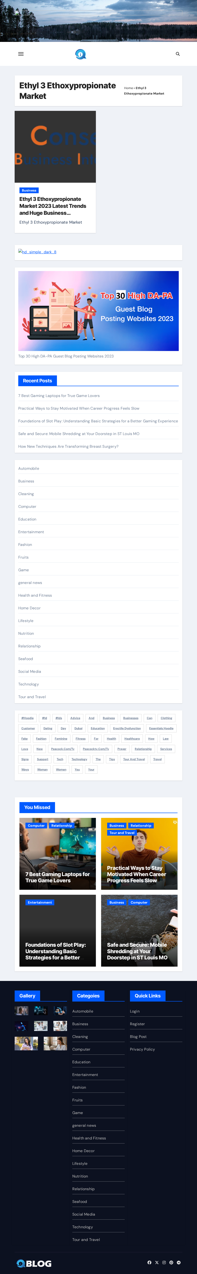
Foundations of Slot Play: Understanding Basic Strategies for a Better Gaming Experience (98, 421)
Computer (27, 506)
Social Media (29, 671)
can (149, 718)
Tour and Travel (32, 696)
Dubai (78, 728)
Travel (157, 759)
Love (24, 749)
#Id (44, 718)
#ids (58, 718)
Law (166, 739)
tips (112, 759)
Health (111, 739)
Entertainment (31, 531)
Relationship (29, 646)
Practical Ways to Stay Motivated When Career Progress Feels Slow (79, 408)
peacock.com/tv (62, 749)
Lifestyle (26, 620)
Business (29, 190)
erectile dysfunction (127, 728)
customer (28, 728)
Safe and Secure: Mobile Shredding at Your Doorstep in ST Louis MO (78, 433)
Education (27, 519)
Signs (25, 759)
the (98, 759)
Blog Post (138, 1036)
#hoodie (27, 718)
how (151, 739)
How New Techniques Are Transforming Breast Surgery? (68, 446)
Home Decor (29, 608)
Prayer (121, 749)
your (91, 769)
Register (137, 1023)
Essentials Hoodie (161, 728)
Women (61, 769)
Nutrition (26, 633)
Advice (75, 718)
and (91, 718)
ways (25, 769)
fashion (41, 739)
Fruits (23, 557)
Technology (28, 684)
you (77, 769)
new (40, 749)
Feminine (61, 739)
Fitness (81, 739)
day (63, 728)
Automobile (28, 468)
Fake (24, 739)
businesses (130, 718)
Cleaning (26, 493)
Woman (42, 769)
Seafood (25, 658)
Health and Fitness (35, 595)
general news (30, 582)
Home (128, 88)
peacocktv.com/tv (96, 749)
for (96, 739)
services (166, 749)
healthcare (132, 739)
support (42, 759)
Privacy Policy (142, 1049)
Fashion (25, 544)
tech (60, 759)
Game (23, 569)
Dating (47, 728)
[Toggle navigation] (21, 54)
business (109, 718)
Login (135, 1011)
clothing (166, 718)
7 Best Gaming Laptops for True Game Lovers (59, 395)
